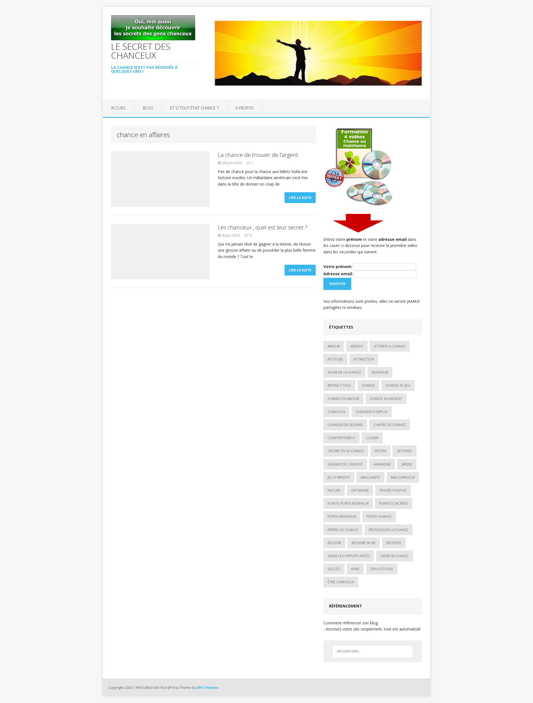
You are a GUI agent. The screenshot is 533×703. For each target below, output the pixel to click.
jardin (406, 464)
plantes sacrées (393, 503)
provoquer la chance (388, 529)
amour (334, 346)
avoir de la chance (344, 372)
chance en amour (343, 398)
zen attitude (381, 569)
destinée (404, 451)
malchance (370, 477)
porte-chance (379, 516)
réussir (334, 543)
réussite (393, 543)
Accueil (118, 108)
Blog (148, 108)
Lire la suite (300, 197)
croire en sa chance (346, 451)
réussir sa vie (364, 543)
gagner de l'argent (345, 464)
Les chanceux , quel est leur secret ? (262, 227)
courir (372, 438)
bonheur (380, 372)
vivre (355, 569)
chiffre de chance (389, 424)
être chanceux (341, 582)
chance (368, 385)
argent (356, 346)
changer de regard (345, 424)
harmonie (382, 464)
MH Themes (207, 687)
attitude (335, 359)
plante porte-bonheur (348, 503)
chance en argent (386, 398)
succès (334, 569)
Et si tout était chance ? (194, 108)
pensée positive (393, 490)
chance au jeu (398, 385)
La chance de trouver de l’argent (258, 155)
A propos (244, 108)
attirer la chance (390, 346)
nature (334, 490)
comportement (341, 438)
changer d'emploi (372, 411)
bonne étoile (339, 385)
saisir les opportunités (349, 556)
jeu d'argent (339, 477)
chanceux (336, 411)
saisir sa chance (394, 556)
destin (380, 451)
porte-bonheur (342, 516)
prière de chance (343, 529)
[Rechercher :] (372, 651)
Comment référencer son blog (350, 623)
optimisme (360, 490)
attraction (364, 359)
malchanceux (403, 477)
